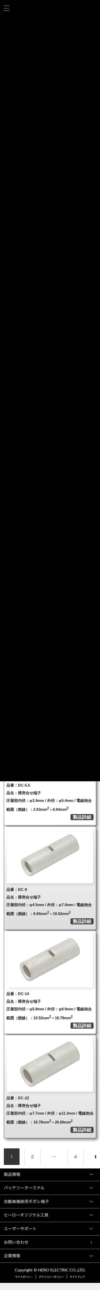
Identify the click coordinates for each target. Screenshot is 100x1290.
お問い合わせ (17, 1242)
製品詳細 (82, 817)
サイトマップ (77, 1277)
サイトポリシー (24, 1277)
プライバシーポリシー (51, 1277)
